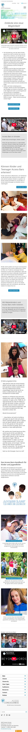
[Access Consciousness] (3, 5)
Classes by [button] (5, 681)
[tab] (14, 676)
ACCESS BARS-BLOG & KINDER (14, 578)
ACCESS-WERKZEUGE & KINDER (14, 540)
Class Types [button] (5, 684)
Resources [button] (5, 689)
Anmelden (14, 3)
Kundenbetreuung (6, 729)
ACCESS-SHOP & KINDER (14, 614)
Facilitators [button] (5, 687)
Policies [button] (4, 695)
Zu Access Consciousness (7, 1)
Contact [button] (4, 692)
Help (18, 3)
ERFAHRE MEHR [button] (20, 187)
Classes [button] (4, 678)
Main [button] (3, 676)
